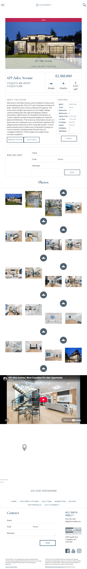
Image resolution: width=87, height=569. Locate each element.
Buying (72, 501)
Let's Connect (52, 505)
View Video (31, 140)
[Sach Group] (43, 6)
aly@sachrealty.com (73, 521)
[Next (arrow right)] (3, 482)
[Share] (3, 479)
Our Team (47, 501)
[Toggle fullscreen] (5, 479)
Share (69, 138)
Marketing (60, 501)
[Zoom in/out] (7, 479)
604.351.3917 (70, 519)
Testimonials (34, 505)
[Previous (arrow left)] (1, 482)
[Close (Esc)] (1, 479)
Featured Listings (29, 501)
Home (14, 501)
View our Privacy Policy (11, 567)
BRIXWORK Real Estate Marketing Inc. (55, 567)
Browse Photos (15, 140)
